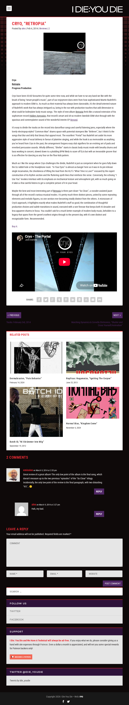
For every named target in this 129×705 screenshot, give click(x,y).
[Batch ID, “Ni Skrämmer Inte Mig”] (36, 412)
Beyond (73, 119)
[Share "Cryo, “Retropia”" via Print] (99, 299)
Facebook (17, 619)
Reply (99, 491)
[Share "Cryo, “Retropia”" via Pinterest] (66, 299)
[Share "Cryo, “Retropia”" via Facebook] (39, 299)
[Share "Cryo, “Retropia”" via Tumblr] (59, 299)
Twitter (15, 611)
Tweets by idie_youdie (20, 680)
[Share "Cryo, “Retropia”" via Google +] (52, 299)
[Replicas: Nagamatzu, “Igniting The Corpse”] (92, 357)
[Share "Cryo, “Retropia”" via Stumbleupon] (86, 299)
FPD (81, 696)
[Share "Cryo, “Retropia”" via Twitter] (45, 299)
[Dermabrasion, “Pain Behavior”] (36, 357)
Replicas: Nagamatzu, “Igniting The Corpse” (88, 378)
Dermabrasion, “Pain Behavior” (26, 378)
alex (24, 28)
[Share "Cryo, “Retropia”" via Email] (93, 299)
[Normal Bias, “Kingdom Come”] (92, 403)
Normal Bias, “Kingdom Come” (81, 423)
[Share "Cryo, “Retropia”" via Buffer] (79, 299)
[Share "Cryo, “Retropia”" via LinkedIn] (72, 299)
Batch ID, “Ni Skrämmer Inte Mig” (27, 441)
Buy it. (15, 226)
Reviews (43, 28)
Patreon (44, 644)
